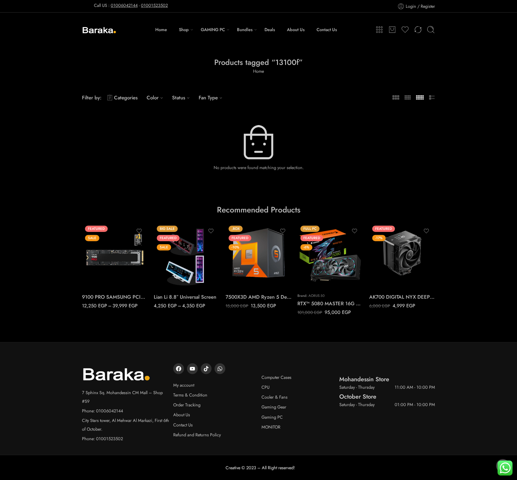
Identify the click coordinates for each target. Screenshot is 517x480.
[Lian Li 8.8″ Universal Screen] (187, 255)
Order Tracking (186, 405)
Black (170, 271)
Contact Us (327, 29)
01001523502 (154, 5)
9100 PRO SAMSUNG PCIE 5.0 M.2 (115, 296)
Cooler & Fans (274, 397)
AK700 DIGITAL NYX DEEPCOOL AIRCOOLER (402, 296)
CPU (265, 387)
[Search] (431, 29)
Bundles (245, 29)
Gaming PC (272, 417)
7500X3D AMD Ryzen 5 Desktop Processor (258, 296)
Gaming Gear (273, 407)
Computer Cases (276, 377)
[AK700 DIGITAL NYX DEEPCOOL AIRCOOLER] (402, 255)
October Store (357, 396)
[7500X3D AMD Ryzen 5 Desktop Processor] (258, 255)
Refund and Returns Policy (197, 435)
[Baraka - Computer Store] (99, 29)
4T (98, 279)
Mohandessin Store (364, 379)
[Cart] (392, 29)
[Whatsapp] (220, 368)
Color (153, 97)
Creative (233, 467)
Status (178, 97)
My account (183, 385)
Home (161, 29)
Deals (269, 29)
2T (98, 271)
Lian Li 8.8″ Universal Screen (185, 296)
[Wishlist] (139, 231)
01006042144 (124, 5)
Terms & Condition (190, 395)
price (86, 253)
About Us (296, 29)
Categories (126, 97)
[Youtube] (192, 368)
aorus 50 (316, 295)
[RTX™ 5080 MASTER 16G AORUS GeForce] (330, 255)
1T (98, 261)
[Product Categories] (379, 29)
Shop (184, 29)
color (158, 262)
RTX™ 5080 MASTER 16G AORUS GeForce (330, 303)
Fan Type (208, 97)
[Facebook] (178, 368)
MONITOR (270, 427)
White (170, 279)
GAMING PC (213, 29)
